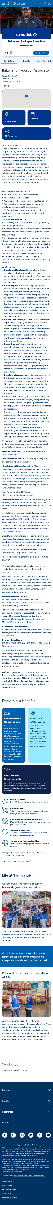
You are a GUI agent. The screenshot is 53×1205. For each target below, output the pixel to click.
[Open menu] (3, 3)
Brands (6, 1100)
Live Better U (36, 718)
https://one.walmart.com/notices (17, 495)
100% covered (37, 722)
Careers (6, 1090)
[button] (11, 52)
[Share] (6, 52)
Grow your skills (12, 779)
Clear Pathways (11, 775)
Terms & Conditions (9, 1189)
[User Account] (49, 3)
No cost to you (12, 722)
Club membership (12, 718)
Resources (7, 1111)
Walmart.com (7, 1185)
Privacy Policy (7, 1193)
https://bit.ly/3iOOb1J (27, 552)
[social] (4, 1135)
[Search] (45, 4)
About (5, 1122)
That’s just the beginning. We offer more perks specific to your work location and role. (25, 854)
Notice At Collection (9, 1197)
